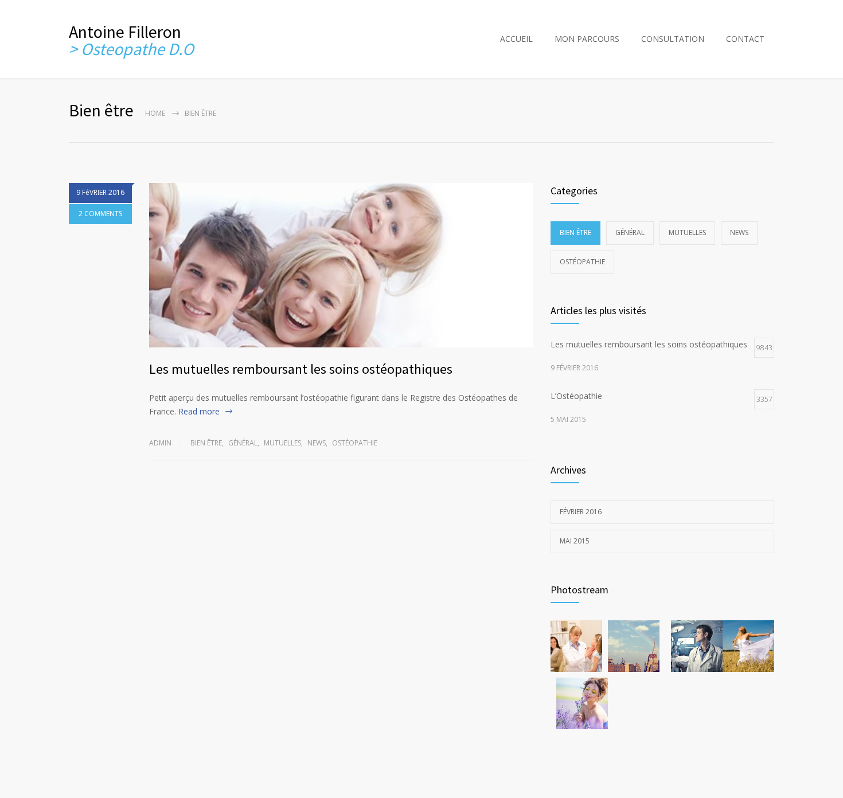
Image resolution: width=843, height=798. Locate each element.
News (316, 443)
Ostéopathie (354, 443)
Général (242, 443)
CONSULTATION (672, 38)
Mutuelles (282, 443)
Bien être (206, 443)
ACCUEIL (516, 38)
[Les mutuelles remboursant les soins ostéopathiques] (341, 265)
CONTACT (745, 38)
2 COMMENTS (100, 213)
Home (155, 113)
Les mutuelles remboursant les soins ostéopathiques (300, 369)
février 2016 (581, 512)
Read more (199, 411)
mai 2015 (575, 541)
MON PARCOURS (587, 38)
